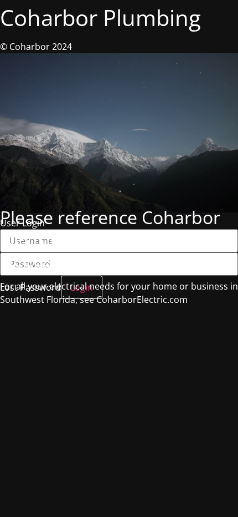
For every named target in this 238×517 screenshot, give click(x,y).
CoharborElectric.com (142, 299)
